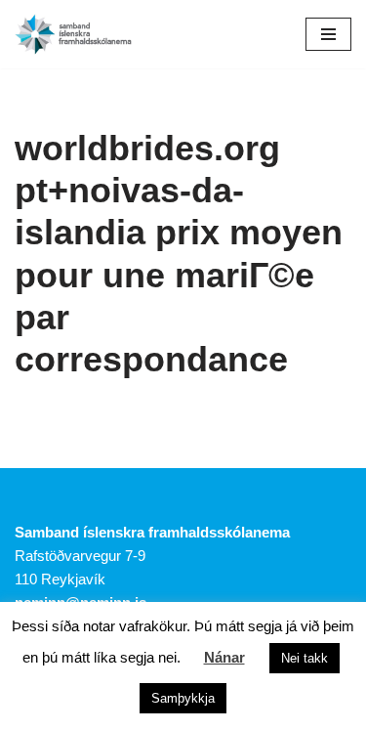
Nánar (224, 657)
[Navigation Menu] (328, 34)
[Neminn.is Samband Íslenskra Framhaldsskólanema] (73, 34)
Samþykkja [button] (183, 698)
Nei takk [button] (304, 658)
